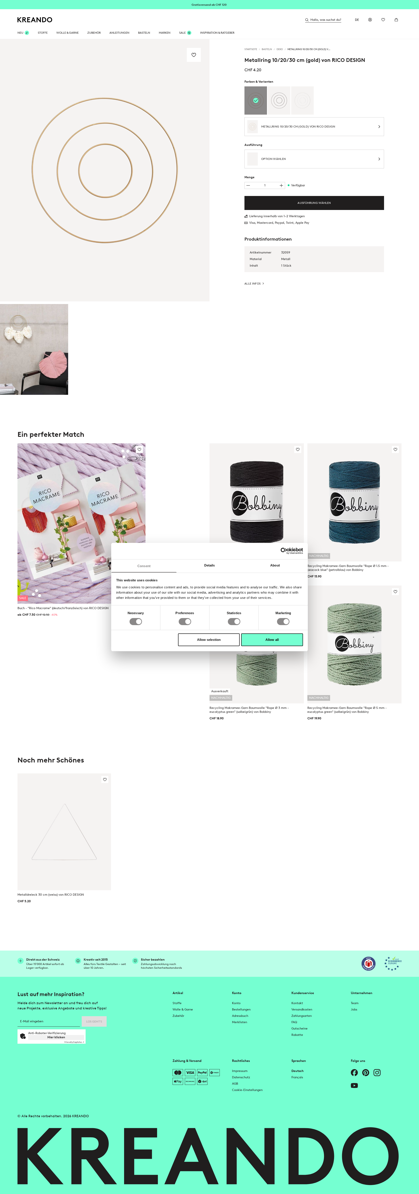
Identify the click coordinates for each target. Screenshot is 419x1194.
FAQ (294, 1022)
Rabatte (297, 1035)
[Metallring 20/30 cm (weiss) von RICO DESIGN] (302, 100)
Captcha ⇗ (74, 1042)
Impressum (240, 1071)
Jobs (354, 1009)
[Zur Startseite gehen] (34, 20)
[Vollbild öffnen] (105, 170)
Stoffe (43, 32)
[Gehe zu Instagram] (377, 1072)
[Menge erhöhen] (281, 185)
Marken (164, 32)
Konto (236, 1003)
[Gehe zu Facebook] (354, 1072)
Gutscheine (299, 1028)
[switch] (185, 621)
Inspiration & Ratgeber (217, 32)
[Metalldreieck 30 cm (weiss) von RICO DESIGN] (64, 831)
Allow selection (209, 640)
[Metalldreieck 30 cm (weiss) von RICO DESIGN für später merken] (104, 779)
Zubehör (94, 32)
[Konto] (370, 19)
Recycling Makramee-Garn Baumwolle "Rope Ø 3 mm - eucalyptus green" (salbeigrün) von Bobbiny (249, 710)
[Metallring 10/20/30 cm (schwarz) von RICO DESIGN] (279, 100)
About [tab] (275, 565)
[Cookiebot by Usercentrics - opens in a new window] (284, 551)
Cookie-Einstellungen (247, 1090)
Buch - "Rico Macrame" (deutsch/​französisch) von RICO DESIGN (63, 608)
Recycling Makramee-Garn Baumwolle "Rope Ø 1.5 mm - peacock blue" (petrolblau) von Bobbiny (348, 568)
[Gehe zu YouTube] (354, 1085)
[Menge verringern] (248, 185)
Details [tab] (209, 565)
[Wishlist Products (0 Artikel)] (383, 19)
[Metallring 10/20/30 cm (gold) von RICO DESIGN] (34, 349)
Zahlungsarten (301, 1016)
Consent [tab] (144, 566)
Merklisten (239, 1022)
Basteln (144, 32)
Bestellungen (241, 1009)
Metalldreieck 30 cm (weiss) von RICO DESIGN (50, 895)
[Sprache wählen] (357, 19)
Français (297, 1077)
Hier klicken (56, 1037)
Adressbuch (240, 1016)
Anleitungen (119, 32)
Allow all (272, 640)
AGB (235, 1084)
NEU (20, 32)
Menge (249, 177)
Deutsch (297, 1071)
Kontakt (297, 1003)
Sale (182, 32)
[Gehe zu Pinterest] (365, 1072)
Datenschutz (241, 1077)
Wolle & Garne (67, 32)
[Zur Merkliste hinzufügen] (194, 55)
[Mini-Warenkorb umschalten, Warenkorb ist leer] (396, 19)
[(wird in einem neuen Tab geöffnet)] (369, 964)
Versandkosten (301, 1009)
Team (354, 1003)
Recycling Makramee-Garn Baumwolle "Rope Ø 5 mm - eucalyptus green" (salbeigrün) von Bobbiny (347, 710)
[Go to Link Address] (209, 4)
